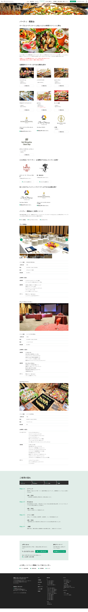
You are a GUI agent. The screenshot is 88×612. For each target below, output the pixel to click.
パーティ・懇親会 (66, 593)
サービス (64, 577)
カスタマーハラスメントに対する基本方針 (19, 592)
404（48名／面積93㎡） (50, 598)
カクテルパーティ (44, 219)
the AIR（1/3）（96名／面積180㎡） (52, 590)
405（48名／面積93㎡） (50, 599)
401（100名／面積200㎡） (50, 594)
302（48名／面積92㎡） (50, 582)
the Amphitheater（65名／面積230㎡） (52, 593)
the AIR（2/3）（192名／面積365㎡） (52, 589)
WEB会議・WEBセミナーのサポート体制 (69, 588)
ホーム (28, 1)
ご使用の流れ (65, 583)
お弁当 (65, 592)
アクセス (39, 584)
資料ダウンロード (65, 1)
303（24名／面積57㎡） (50, 583)
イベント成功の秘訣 (66, 582)
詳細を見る (27, 85)
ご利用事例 (54, 1)
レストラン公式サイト (27, 181)
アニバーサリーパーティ (33, 219)
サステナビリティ (66, 579)
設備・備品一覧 (49, 604)
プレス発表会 (23, 219)
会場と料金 (48, 577)
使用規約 (39, 591)
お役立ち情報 (59, 1)
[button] (21, 239)
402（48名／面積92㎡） (50, 595)
